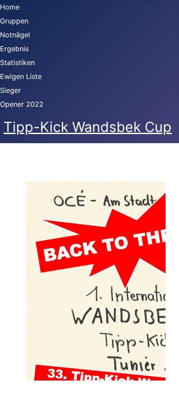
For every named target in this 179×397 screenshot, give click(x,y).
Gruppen (14, 20)
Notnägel (15, 34)
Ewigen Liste (21, 76)
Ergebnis (14, 48)
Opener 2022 (21, 104)
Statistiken (17, 62)
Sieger (10, 90)
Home (10, 7)
